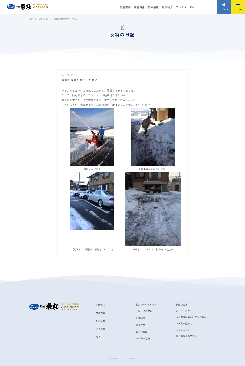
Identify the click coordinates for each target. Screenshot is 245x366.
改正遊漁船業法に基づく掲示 (191, 317)
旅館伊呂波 (182, 304)
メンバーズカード (185, 310)
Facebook (181, 329)
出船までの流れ (144, 311)
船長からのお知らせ (146, 304)
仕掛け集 (140, 324)
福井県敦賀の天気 (185, 336)
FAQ (192, 7)
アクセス (181, 7)
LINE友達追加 (183, 323)
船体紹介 (167, 7)
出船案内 (125, 7)
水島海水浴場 (143, 338)
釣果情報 (153, 7)
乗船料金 (139, 7)
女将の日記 (142, 331)
